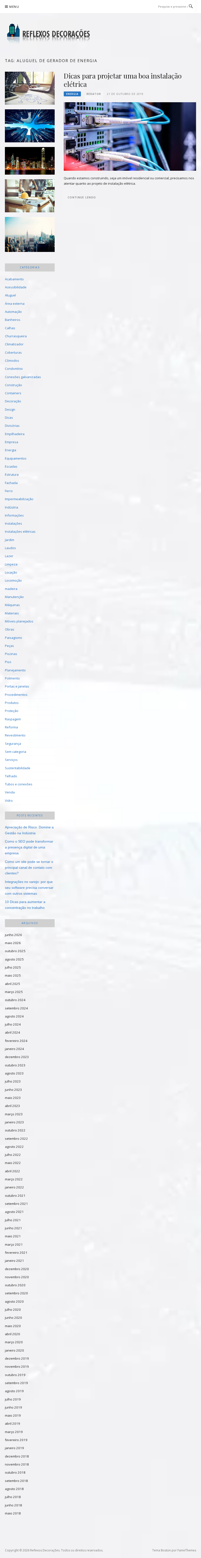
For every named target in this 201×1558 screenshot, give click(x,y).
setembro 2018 (16, 1481)
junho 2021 (13, 1228)
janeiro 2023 (14, 1122)
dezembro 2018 (17, 1456)
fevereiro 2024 (16, 1041)
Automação (13, 311)
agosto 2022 (14, 1146)
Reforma (11, 727)
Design (10, 409)
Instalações (13, 523)
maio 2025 (13, 975)
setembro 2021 (16, 1203)
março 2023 (14, 1114)
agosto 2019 (14, 1391)
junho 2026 (13, 935)
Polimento (12, 678)
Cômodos (12, 360)
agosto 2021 (14, 1211)
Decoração (13, 401)
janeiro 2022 (14, 1187)
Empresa (11, 442)
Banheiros (12, 319)
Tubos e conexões (18, 784)
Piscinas (11, 654)
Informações (14, 515)
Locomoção (13, 580)
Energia (72, 94)
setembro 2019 (16, 1383)
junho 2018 (13, 1505)
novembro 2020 (17, 1277)
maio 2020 (13, 1326)
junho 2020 (13, 1317)
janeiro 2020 (14, 1350)
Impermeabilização (19, 499)
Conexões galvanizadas (23, 377)
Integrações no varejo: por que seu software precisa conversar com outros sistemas (29, 887)
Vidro (9, 800)
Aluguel (10, 295)
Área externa (15, 303)
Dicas (9, 417)
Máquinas (12, 605)
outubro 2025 (15, 951)
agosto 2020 (14, 1301)
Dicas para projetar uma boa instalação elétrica (122, 80)
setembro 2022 (16, 1138)
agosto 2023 (14, 1073)
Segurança (13, 743)
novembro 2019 (17, 1366)
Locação (11, 572)
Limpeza (11, 564)
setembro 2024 (16, 1008)
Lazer (9, 556)
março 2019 (14, 1432)
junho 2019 (13, 1407)
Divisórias (12, 425)
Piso (8, 662)
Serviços (11, 759)
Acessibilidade (15, 287)
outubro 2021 (15, 1195)
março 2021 (14, 1244)
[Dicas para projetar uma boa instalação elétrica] (130, 136)
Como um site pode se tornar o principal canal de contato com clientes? (29, 867)
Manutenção (14, 597)
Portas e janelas (17, 686)
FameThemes (186, 1550)
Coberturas (13, 352)
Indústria (11, 507)
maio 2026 (13, 943)
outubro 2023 (15, 1065)
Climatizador (14, 344)
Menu (14, 7)
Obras (9, 629)
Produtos (12, 702)
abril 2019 (12, 1423)
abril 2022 (12, 1171)
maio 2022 (13, 1163)
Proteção (11, 711)
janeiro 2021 (14, 1260)
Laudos (10, 548)
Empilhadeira (15, 434)
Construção (13, 385)
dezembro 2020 (17, 1269)
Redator (94, 94)
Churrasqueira (16, 336)
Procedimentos (16, 694)
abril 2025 (12, 984)
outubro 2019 (15, 1375)
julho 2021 (13, 1220)
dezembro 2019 (17, 1358)
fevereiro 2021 (16, 1252)
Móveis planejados (19, 621)
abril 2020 (12, 1334)
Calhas (10, 328)
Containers (13, 393)
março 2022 (14, 1179)
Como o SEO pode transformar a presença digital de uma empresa (29, 847)
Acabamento (14, 279)
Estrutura (12, 474)
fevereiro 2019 (16, 1440)
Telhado (11, 776)
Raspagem (13, 719)
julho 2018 (13, 1497)
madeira (11, 589)
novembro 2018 (17, 1464)
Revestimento (15, 735)
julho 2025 (13, 967)
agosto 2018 (14, 1489)
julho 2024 (13, 1024)
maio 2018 (13, 1513)
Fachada (11, 483)
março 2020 (14, 1342)
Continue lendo (82, 197)
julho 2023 (13, 1081)
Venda (10, 792)
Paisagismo (13, 637)
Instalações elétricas (20, 531)
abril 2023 (12, 1106)
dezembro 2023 (17, 1057)
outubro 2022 (15, 1130)
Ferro (9, 491)
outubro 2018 (15, 1472)
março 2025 (14, 992)
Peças (9, 646)
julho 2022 (13, 1154)
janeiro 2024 (14, 1049)
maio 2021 (13, 1236)
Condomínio (14, 368)
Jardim (9, 540)
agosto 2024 (14, 1016)
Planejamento (15, 670)
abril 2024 (12, 1032)
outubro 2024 (15, 1000)
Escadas (11, 466)
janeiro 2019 (14, 1448)
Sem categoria (15, 751)
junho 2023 (13, 1089)
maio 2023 (13, 1097)
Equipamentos (15, 458)
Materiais (12, 613)
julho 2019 (13, 1399)
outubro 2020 (15, 1285)
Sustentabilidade (17, 768)
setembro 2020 (16, 1293)
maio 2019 (13, 1415)
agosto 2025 (14, 959)
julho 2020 (13, 1309)
